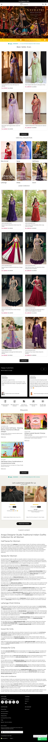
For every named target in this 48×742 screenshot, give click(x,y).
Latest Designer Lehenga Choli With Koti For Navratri (12, 352)
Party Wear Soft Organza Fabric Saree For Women (11, 126)
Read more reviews (24, 523)
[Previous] (3, 1)
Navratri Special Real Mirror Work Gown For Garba (11, 225)
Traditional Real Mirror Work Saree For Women (35, 125)
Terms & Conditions (4, 711)
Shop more (24, 134)
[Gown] (39, 172)
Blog (26, 703)
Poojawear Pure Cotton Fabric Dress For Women (34, 352)
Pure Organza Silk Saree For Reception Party (35, 84)
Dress (18, 182)
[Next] (44, 1)
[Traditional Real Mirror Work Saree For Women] (35, 108)
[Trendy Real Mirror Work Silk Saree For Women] (12, 67)
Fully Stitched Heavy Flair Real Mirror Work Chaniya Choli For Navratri (34, 268)
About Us (26, 701)
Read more (3, 436)
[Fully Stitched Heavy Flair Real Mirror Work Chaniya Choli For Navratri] (35, 248)
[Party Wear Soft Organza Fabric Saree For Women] (12, 108)
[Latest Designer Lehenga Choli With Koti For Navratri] (12, 333)
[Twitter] (13, 702)
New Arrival (4, 161)
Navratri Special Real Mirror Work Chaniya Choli (11, 310)
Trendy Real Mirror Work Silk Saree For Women (10, 85)
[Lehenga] (8, 172)
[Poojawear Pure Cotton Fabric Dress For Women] (35, 333)
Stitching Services (4, 713)
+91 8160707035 (4, 698)
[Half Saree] (39, 150)
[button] (45, 4)
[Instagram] (9, 702)
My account (27, 709)
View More (24, 472)
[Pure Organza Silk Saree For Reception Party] (35, 67)
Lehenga (4, 182)
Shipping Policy (4, 715)
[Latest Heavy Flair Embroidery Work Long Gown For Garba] (35, 206)
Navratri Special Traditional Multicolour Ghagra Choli (12, 268)
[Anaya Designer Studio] (24, 4)
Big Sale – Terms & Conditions (6, 722)
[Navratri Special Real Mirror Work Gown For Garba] (12, 206)
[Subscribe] (21, 732)
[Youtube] (17, 702)
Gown (34, 182)
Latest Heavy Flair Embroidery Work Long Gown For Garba (34, 225)
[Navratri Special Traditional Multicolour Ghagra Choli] (12, 248)
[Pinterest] (2, 702)
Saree (18, 161)
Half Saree (35, 161)
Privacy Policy (3, 709)
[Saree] (24, 150)
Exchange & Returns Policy (6, 717)
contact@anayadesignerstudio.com (7, 699)
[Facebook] (6, 702)
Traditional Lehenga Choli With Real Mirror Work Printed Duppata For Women (34, 310)
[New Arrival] (8, 150)
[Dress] (24, 172)
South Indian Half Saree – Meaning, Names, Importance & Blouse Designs (12, 429)
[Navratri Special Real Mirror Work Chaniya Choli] (12, 291)
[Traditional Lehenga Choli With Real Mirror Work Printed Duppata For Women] (35, 291)
